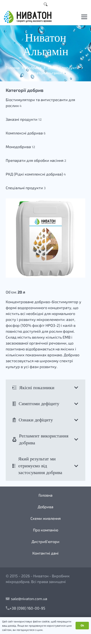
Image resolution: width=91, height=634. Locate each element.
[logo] (28, 17)
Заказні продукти (63, 67)
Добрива (33, 67)
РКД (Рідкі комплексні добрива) (36, 174)
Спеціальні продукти (26, 187)
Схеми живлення (45, 518)
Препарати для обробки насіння (36, 160)
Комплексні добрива (26, 133)
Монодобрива (20, 146)
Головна (13, 67)
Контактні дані (45, 553)
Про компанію (45, 530)
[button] (45, 4)
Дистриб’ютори (45, 541)
